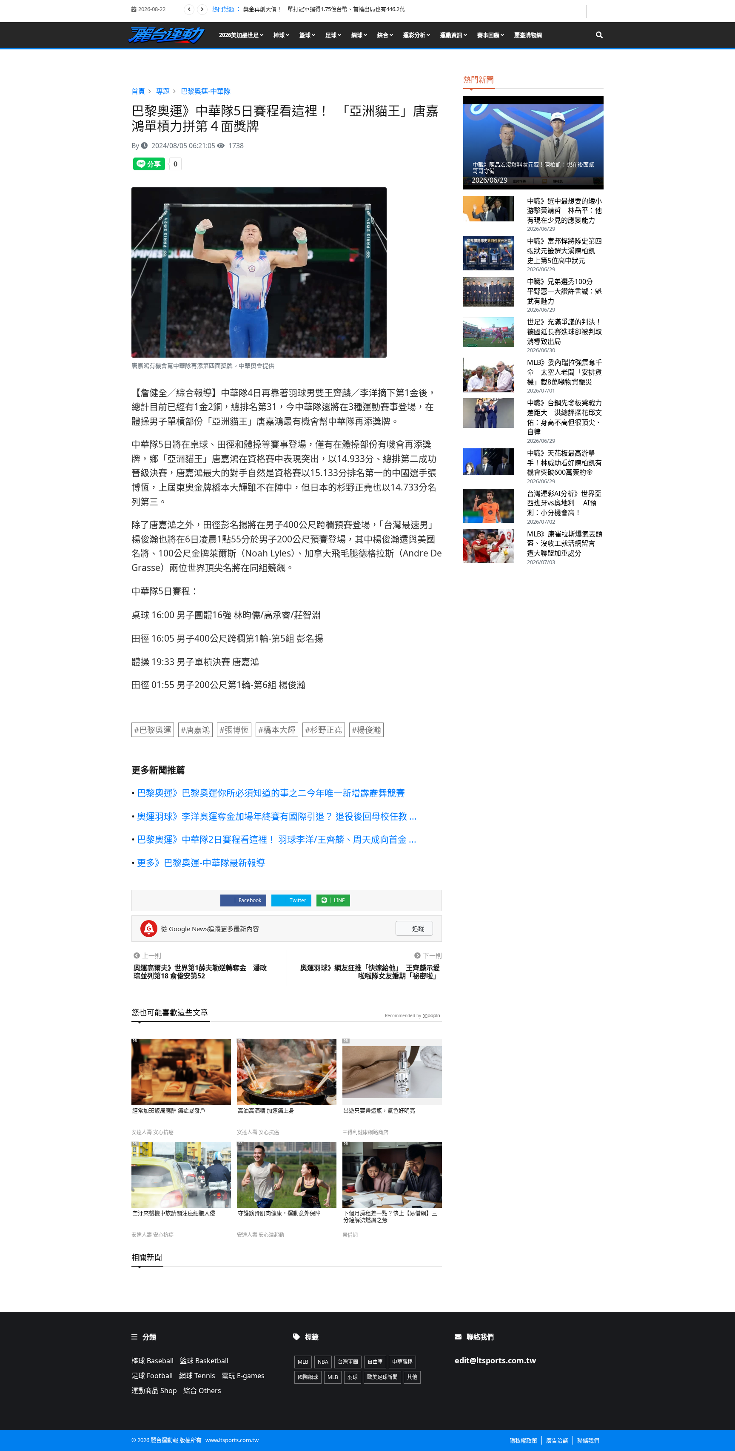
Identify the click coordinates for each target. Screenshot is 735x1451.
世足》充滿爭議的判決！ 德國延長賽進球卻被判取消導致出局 (568, 331)
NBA (323, 1361)
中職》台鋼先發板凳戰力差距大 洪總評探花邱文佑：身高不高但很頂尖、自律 (564, 417)
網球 (357, 35)
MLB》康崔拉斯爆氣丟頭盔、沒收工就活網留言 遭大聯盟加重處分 (564, 543)
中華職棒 (402, 1361)
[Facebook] (579, 11)
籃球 (305, 35)
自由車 (375, 1361)
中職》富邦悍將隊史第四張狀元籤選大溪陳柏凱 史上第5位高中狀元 (564, 250)
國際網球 (308, 1377)
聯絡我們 (588, 1440)
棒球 (279, 35)
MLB (303, 1361)
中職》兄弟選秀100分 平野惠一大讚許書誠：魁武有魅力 (564, 291)
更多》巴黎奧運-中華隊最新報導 (201, 863)
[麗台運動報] (169, 35)
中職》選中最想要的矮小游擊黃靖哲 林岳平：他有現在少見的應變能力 (564, 210)
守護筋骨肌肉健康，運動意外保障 (279, 1213)
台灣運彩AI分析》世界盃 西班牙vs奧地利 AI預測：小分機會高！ (564, 503)
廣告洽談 (557, 1440)
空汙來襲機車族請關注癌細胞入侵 (173, 1213)
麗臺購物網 (528, 35)
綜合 (383, 35)
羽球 (353, 1377)
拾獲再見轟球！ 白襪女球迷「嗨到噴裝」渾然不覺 (304, 9)
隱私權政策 (523, 1440)
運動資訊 (452, 35)
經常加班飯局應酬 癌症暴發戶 (168, 1110)
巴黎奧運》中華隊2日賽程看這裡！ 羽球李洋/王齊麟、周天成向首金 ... (276, 839)
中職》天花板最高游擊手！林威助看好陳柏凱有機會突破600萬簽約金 (564, 462)
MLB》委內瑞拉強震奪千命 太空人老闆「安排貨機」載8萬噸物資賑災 (564, 372)
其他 (412, 1377)
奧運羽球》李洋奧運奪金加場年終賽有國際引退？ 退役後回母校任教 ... (277, 816)
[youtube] (596, 10)
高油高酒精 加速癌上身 (266, 1110)
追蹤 (417, 928)
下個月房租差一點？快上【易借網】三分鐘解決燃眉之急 (390, 1216)
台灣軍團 (348, 1361)
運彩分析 (415, 35)
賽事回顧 (489, 35)
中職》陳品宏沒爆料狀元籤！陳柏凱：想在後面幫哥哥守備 (533, 168)
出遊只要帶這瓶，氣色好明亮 (379, 1110)
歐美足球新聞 (382, 1377)
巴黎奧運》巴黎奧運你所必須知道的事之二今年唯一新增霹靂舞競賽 (271, 793)
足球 (331, 35)
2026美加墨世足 (239, 35)
